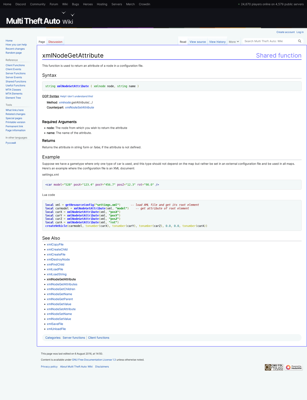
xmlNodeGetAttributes (62, 284)
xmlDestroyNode (58, 259)
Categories (52, 337)
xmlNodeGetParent (60, 299)
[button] (234, 40)
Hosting (102, 4)
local (49, 204)
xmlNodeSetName (59, 314)
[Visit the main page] (41, 17)
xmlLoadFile (55, 269)
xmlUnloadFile (56, 329)
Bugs (75, 4)
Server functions (74, 337)
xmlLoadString (57, 274)
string (50, 86)
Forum (54, 4)
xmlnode (99, 86)
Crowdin (144, 4)
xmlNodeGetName (59, 294)
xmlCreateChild (57, 249)
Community (38, 4)
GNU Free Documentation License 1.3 (94, 359)
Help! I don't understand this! (76, 96)
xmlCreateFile (56, 254)
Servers (117, 4)
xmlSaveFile (55, 324)
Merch (130, 4)
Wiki (65, 4)
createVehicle (56, 226)
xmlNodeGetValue (59, 304)
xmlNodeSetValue (59, 319)
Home (7, 4)
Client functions (98, 337)
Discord (20, 4)
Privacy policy (49, 366)
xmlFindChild (55, 264)
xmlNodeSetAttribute (79, 107)
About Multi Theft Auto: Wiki (76, 366)
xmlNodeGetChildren (61, 289)
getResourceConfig (79, 204)
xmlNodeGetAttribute (73, 86)
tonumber (92, 226)
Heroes (88, 4)
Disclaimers (102, 366)
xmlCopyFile (55, 244)
